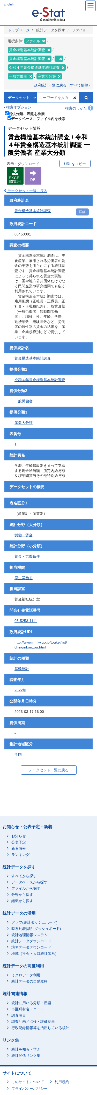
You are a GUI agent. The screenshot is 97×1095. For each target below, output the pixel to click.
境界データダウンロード (31, 947)
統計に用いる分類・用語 (31, 1003)
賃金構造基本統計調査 (32, 211)
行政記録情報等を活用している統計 (40, 1028)
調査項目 (18, 1015)
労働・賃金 (23, 535)
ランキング (20, 854)
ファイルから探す (25, 888)
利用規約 (62, 1082)
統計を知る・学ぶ (25, 1049)
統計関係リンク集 (25, 1055)
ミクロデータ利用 (25, 975)
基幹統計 (21, 669)
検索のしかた (76, 108)
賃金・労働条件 (27, 556)
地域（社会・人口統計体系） (34, 953)
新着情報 (18, 848)
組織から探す (22, 901)
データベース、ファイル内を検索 (38, 118)
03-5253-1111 (25, 621)
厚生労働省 (23, 578)
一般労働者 (23, 401)
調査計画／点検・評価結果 (33, 1021)
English (9, 4)
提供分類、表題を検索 (27, 114)
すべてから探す (24, 876)
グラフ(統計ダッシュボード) (34, 922)
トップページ (18, 30)
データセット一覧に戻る (26, 191)
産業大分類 (23, 423)
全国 (18, 754)
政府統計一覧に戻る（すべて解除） (63, 85)
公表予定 (18, 842)
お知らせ (18, 836)
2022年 (20, 690)
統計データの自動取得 (29, 981)
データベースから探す (29, 882)
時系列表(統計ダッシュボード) (36, 928)
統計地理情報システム (29, 935)
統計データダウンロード (31, 941)
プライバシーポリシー (29, 1088)
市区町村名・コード (27, 1009)
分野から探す (22, 894)
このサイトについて (27, 1082)
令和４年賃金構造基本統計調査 (39, 380)
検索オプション (18, 107)
